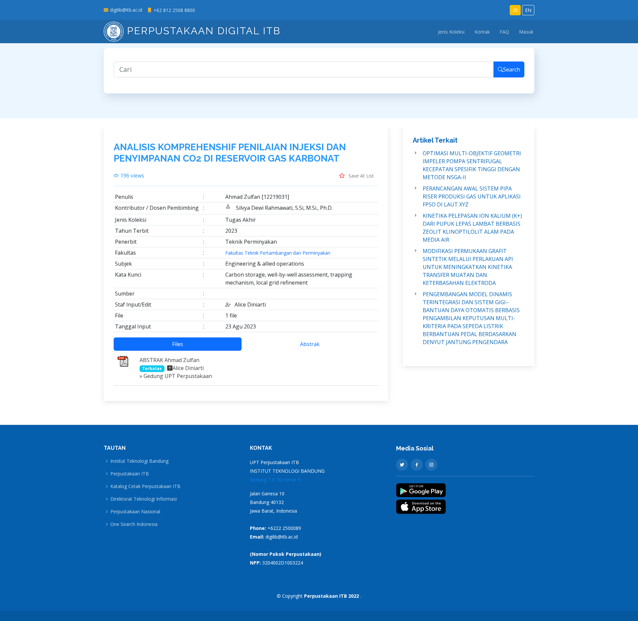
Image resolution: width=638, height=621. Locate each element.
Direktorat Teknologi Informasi (143, 499)
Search (511, 69)
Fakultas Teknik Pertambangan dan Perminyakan (277, 253)
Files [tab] (177, 344)
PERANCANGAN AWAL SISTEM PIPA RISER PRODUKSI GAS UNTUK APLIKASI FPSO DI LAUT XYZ (472, 196)
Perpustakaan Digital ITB (202, 31)
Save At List (360, 176)
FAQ (504, 32)
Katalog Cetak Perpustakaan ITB (145, 486)
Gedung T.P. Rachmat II (275, 479)
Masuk (526, 32)
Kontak (482, 32)
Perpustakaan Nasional (135, 511)
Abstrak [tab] (310, 344)
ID (515, 10)
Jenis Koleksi (451, 32)
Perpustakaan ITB (129, 473)
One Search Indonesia (134, 524)
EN (528, 10)
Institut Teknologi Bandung (139, 461)
